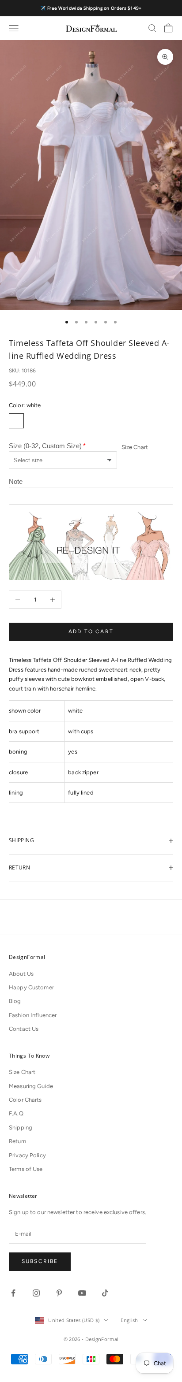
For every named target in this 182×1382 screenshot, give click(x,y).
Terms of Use (26, 1169)
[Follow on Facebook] (13, 1293)
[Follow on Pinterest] (59, 1293)
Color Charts (25, 1099)
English (129, 1320)
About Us (21, 973)
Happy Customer (31, 987)
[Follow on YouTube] (82, 1293)
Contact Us (23, 1028)
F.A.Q (16, 1113)
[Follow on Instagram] (36, 1293)
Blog (15, 1001)
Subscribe (40, 1261)
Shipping (20, 1127)
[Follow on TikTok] (105, 1293)
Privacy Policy (27, 1155)
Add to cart (91, 631)
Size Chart (134, 447)
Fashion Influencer (33, 1015)
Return (17, 1141)
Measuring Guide (31, 1086)
